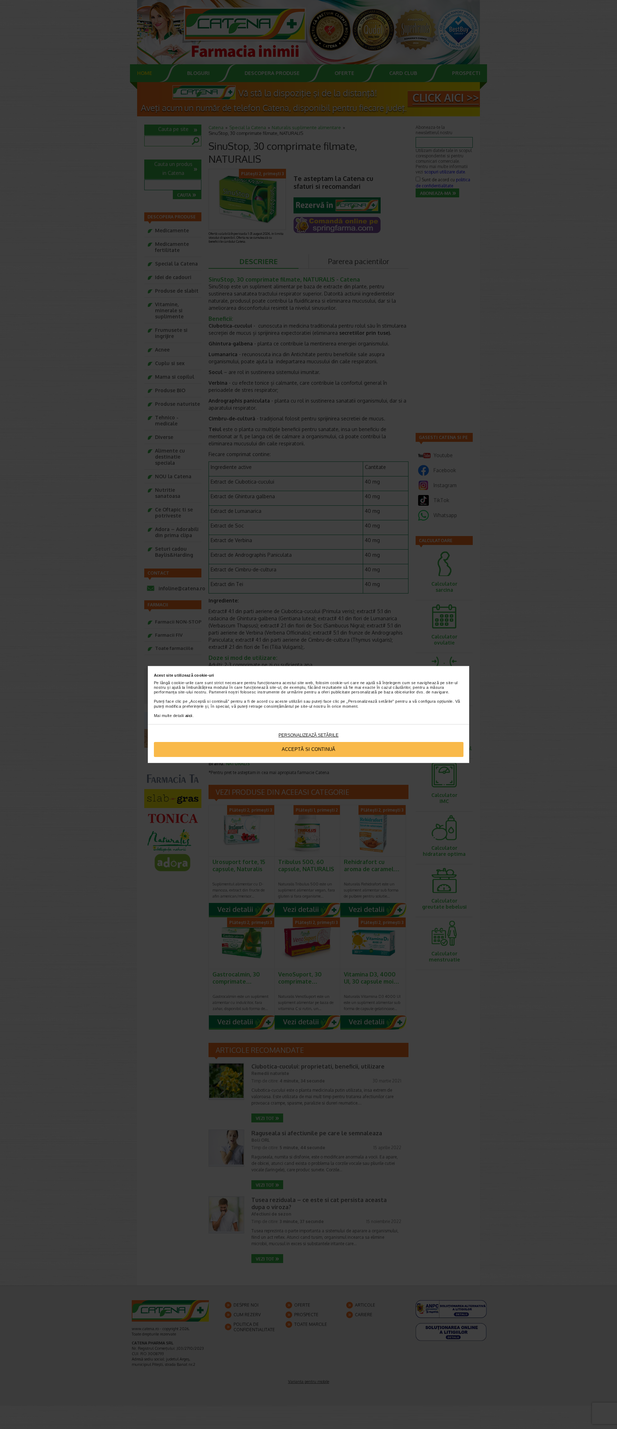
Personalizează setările (308, 735)
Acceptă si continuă (308, 749)
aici (188, 715)
